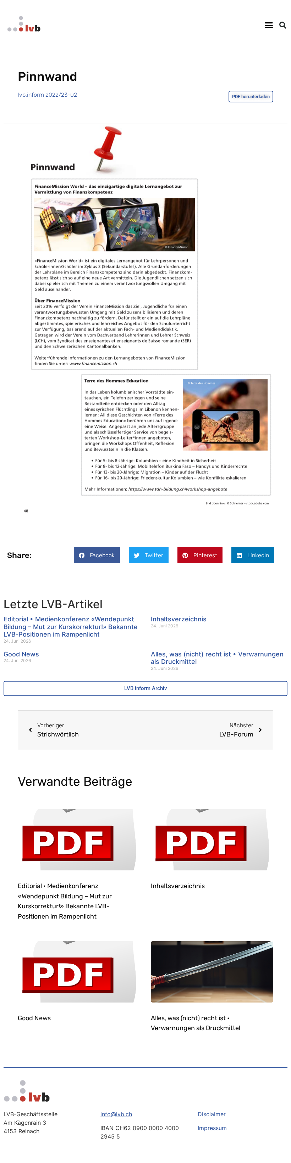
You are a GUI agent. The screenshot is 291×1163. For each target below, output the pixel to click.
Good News (21, 654)
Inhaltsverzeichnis (179, 619)
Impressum (212, 1127)
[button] (269, 25)
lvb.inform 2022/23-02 (47, 94)
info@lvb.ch (116, 1114)
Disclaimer (212, 1114)
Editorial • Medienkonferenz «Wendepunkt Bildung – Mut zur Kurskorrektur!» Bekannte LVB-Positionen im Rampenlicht (71, 626)
